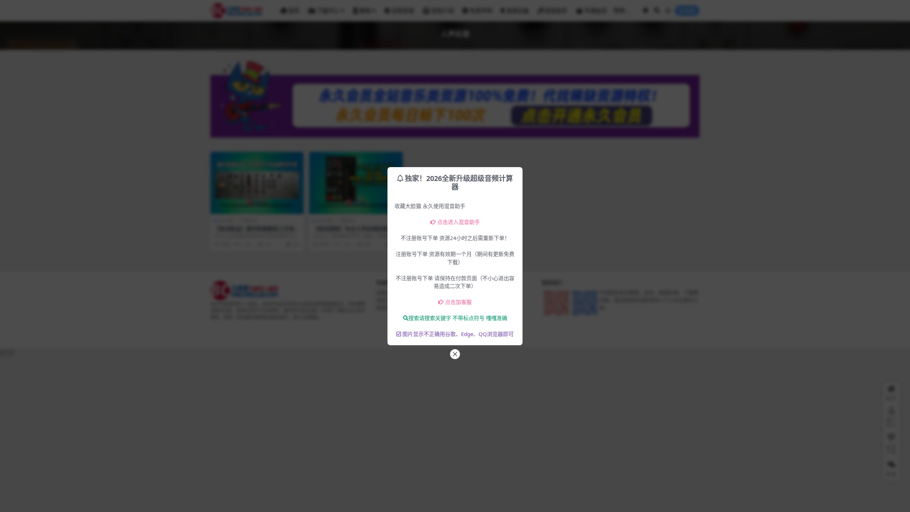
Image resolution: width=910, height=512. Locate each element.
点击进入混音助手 (458, 221)
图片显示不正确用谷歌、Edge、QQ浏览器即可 (458, 333)
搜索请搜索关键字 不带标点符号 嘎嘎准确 (457, 317)
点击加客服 (458, 301)
